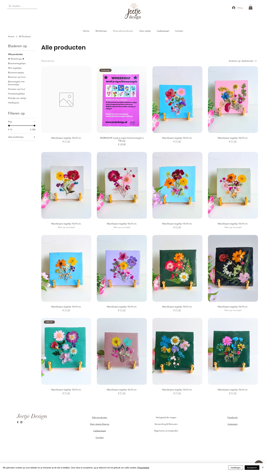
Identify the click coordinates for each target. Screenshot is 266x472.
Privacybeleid (143, 467)
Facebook (232, 417)
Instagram (232, 424)
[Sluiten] (262, 467)
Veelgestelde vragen (166, 417)
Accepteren (252, 467)
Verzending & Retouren (166, 424)
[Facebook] (17, 422)
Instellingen (236, 467)
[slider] (9, 125)
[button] (251, 7)
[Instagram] (21, 422)
